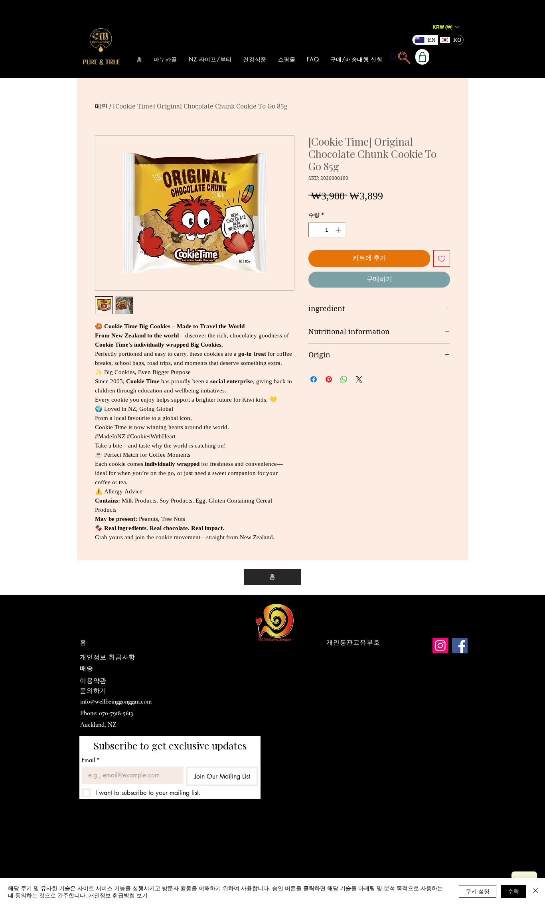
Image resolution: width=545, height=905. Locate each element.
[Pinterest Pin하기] (329, 379)
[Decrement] (315, 230)
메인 (101, 106)
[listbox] (445, 27)
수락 (513, 891)
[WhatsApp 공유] (344, 379)
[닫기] (535, 891)
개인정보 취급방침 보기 (118, 895)
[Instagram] (440, 645)
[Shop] (422, 57)
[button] (445, 27)
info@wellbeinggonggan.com (116, 702)
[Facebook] (460, 645)
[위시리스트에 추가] (441, 258)
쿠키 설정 (478, 891)
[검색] (393, 57)
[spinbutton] (327, 230)
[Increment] (339, 230)
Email (91, 760)
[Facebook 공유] (313, 379)
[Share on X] (359, 379)
